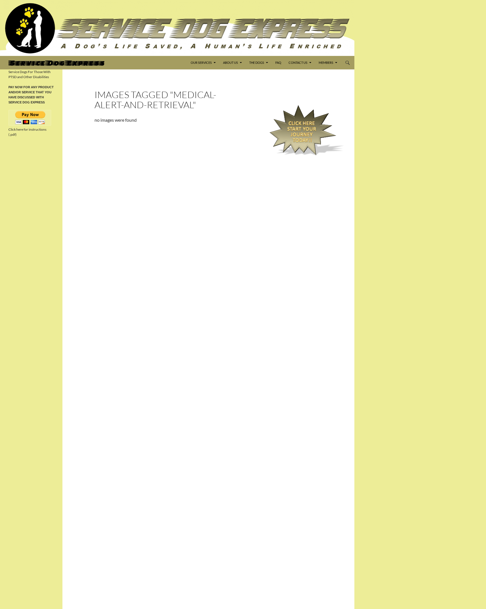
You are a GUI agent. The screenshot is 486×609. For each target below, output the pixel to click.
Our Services (201, 62)
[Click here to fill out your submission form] (303, 130)
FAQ (278, 62)
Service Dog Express (56, 62)
